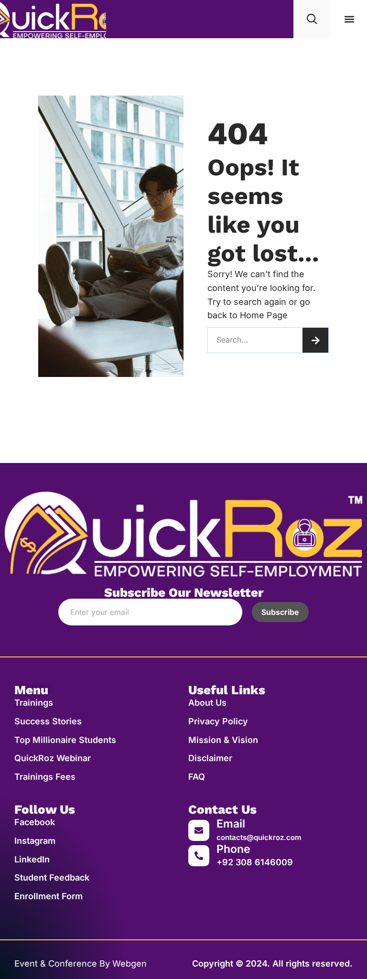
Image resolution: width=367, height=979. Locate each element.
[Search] (315, 340)
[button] (349, 19)
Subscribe (280, 612)
